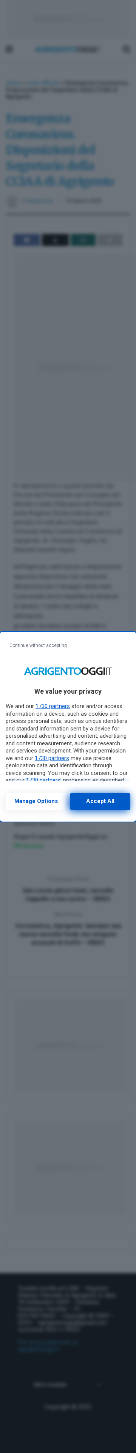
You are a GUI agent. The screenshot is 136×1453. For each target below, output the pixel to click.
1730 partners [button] (53, 706)
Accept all (100, 801)
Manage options (36, 801)
